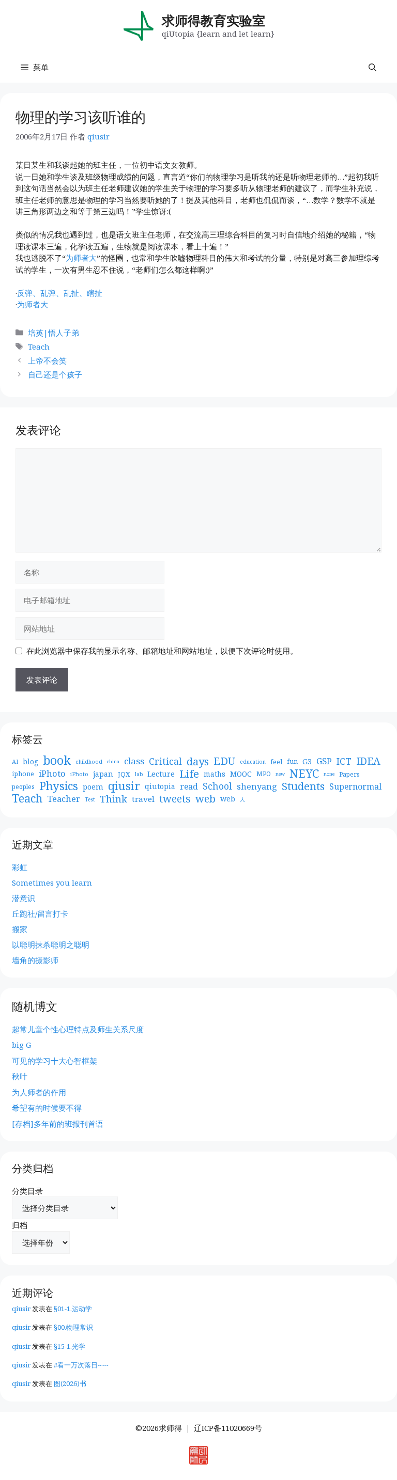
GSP (324, 761)
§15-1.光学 (69, 1346)
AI (15, 761)
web (205, 799)
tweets (175, 799)
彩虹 (19, 867)
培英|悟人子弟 (53, 332)
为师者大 (81, 258)
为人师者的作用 (39, 1092)
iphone (23, 773)
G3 (307, 761)
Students (303, 786)
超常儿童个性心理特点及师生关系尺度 (78, 1029)
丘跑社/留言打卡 (40, 913)
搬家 (19, 929)
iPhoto (52, 773)
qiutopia (160, 786)
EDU (224, 761)
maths (214, 774)
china (113, 761)
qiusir (124, 786)
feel (276, 761)
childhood (88, 761)
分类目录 (27, 1191)
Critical (165, 761)
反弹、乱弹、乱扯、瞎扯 (59, 293)
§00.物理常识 (73, 1327)
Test (90, 799)
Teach (39, 346)
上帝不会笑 (47, 360)
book (57, 761)
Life (189, 774)
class (134, 761)
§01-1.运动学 (73, 1308)
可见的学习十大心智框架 (54, 1061)
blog (30, 761)
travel (143, 799)
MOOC (241, 774)
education (253, 761)
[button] (372, 67)
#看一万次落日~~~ (81, 1364)
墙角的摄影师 (35, 960)
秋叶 (19, 1076)
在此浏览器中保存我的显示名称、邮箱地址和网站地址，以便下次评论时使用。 (162, 650)
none (329, 773)
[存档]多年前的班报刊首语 (57, 1124)
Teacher (63, 799)
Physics (58, 786)
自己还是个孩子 (55, 374)
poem (93, 786)
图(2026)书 (70, 1383)
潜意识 (23, 898)
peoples (23, 786)
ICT (344, 761)
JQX (124, 774)
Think (113, 799)
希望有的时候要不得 (47, 1108)
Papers (349, 774)
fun (292, 761)
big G (21, 1045)
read (189, 786)
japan (103, 774)
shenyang (257, 786)
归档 (19, 1225)
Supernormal (355, 786)
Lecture (161, 774)
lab (139, 774)
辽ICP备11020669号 (228, 1428)
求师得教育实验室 (213, 20)
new (280, 773)
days (198, 761)
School (217, 786)
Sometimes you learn (52, 882)
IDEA (368, 761)
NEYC (304, 774)
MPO (263, 773)
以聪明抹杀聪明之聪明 (50, 944)
